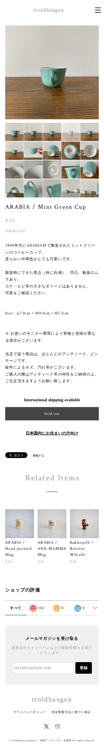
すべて (16, 608)
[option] (52, 72)
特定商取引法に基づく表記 (71, 712)
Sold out (52, 413)
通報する (38, 455)
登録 (84, 668)
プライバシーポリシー (29, 712)
